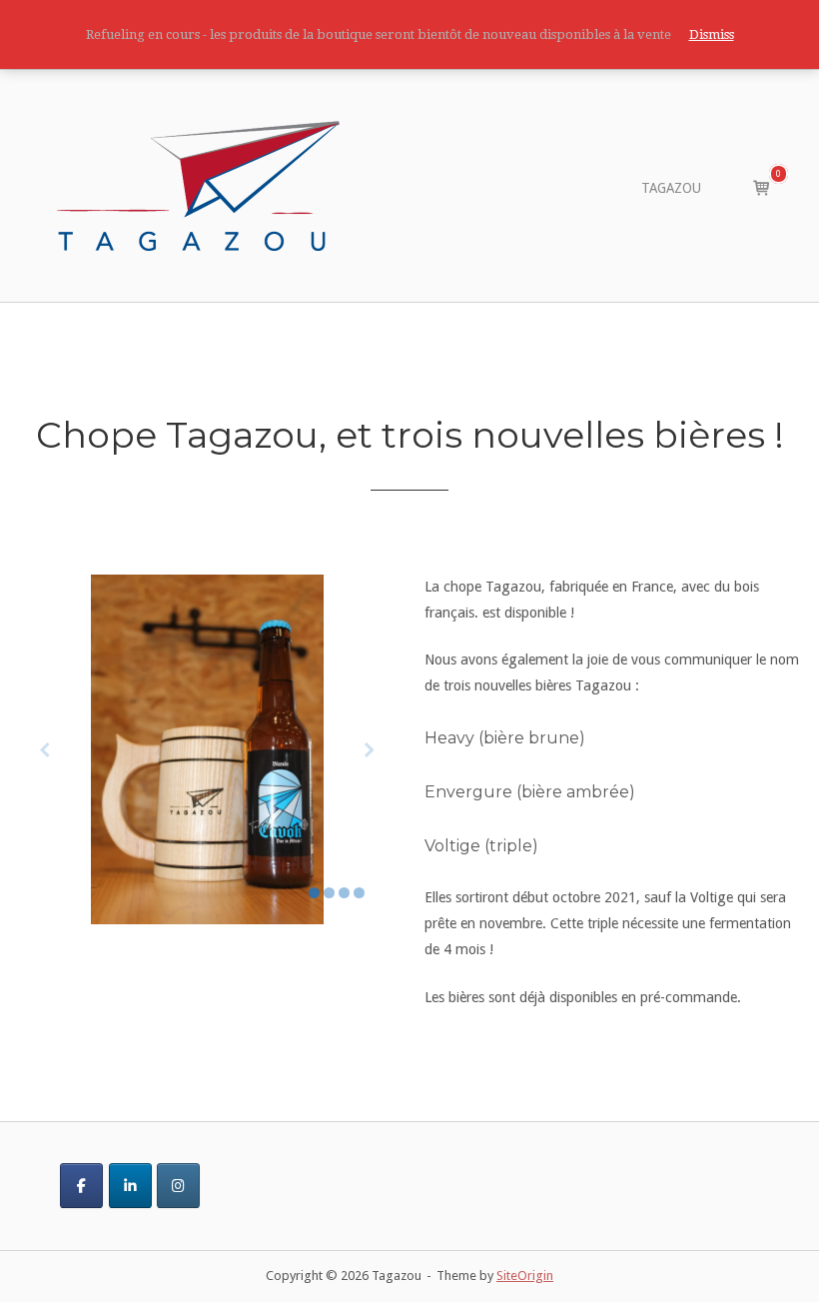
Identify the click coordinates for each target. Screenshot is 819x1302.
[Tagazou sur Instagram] (178, 1185)
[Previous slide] (45, 748)
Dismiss (711, 34)
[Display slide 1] (314, 892)
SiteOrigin (524, 1275)
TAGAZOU (671, 188)
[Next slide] (370, 748)
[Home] (198, 185)
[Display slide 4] (359, 892)
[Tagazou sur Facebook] (81, 1185)
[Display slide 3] (344, 892)
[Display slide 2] (329, 892)
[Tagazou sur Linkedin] (130, 1185)
